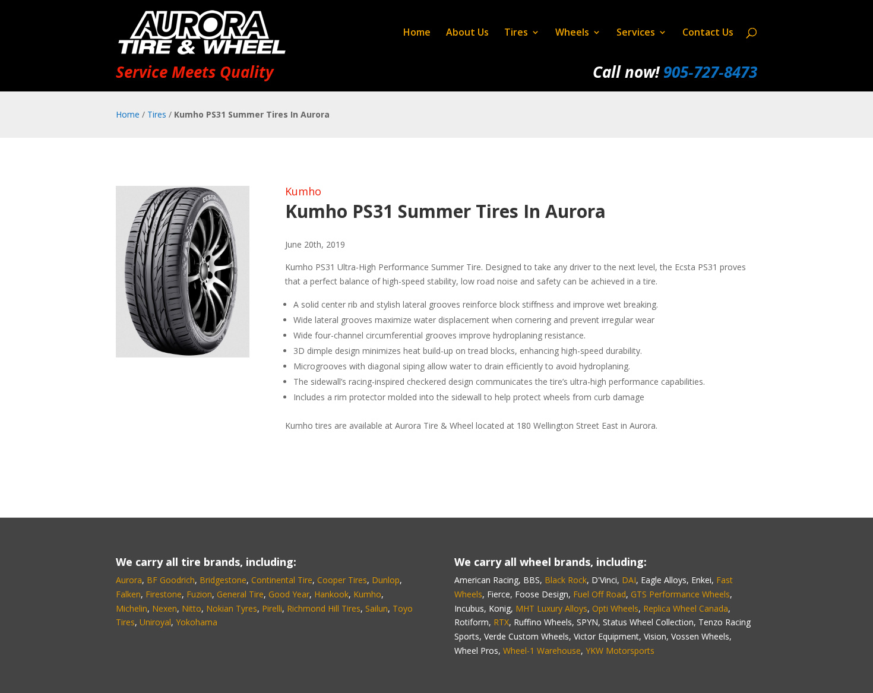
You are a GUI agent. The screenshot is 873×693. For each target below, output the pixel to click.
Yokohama (196, 622)
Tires (516, 33)
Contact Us (707, 33)
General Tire (240, 594)
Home (417, 33)
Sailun (376, 608)
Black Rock (566, 580)
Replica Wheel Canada (685, 608)
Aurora (129, 580)
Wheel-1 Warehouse (542, 650)
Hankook (331, 594)
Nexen (164, 608)
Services (635, 33)
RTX (501, 622)
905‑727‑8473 (710, 72)
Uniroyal (155, 622)
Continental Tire (281, 580)
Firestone (164, 594)
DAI (629, 580)
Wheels (572, 33)
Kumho (303, 191)
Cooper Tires (342, 580)
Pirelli (272, 608)
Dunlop (386, 580)
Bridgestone (223, 580)
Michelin (131, 608)
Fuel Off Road (599, 594)
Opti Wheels (615, 608)
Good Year (288, 594)
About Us (467, 33)
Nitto (191, 608)
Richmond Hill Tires (323, 608)
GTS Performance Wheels (680, 594)
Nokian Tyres (231, 608)
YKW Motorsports (620, 650)
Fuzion (199, 594)
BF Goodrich (171, 580)
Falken (128, 594)
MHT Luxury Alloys (551, 608)
